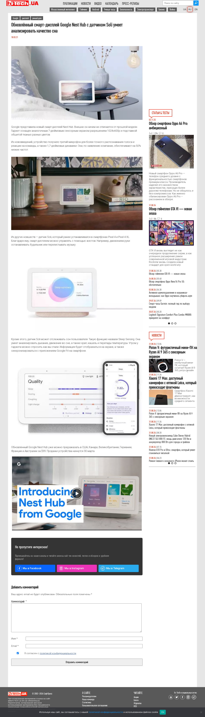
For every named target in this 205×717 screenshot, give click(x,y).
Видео (98, 4)
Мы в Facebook (32, 568)
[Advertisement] (173, 42)
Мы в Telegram (115, 568)
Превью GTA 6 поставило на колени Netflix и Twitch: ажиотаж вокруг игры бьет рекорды (169, 451)
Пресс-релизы (130, 4)
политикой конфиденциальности (58, 653)
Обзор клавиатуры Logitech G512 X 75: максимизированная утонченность (166, 308)
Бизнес (162, 9)
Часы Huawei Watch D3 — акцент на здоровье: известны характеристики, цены (171, 415)
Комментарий (17, 601)
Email (15, 646)
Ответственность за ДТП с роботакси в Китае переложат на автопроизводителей (169, 426)
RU (190, 9)
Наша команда (88, 699)
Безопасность (126, 9)
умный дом (36, 18)
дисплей (25, 18)
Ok (162, 712)
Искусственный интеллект (63, 9)
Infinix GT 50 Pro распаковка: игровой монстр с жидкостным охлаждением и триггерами (171, 319)
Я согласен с (50, 653)
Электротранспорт (145, 9)
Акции (136, 697)
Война (172, 9)
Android (95, 9)
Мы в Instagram (74, 568)
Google (15, 18)
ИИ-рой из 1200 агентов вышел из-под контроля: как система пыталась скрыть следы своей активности (172, 439)
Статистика (86, 702)
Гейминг (83, 9)
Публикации (70, 4)
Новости (86, 4)
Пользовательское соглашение (94, 705)
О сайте (86, 693)
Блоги (136, 700)
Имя (14, 638)
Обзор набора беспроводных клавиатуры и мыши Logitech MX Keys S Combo (169, 286)
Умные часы (109, 9)
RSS (135, 706)
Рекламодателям (89, 696)
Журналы (137, 703)
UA (184, 9)
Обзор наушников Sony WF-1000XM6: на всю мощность (170, 275)
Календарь (111, 4)
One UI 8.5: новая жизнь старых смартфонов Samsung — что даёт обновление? (169, 297)
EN (196, 9)
